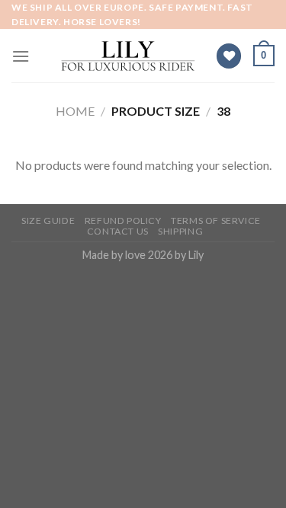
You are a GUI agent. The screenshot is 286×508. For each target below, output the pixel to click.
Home (75, 111)
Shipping (180, 231)
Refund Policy (123, 220)
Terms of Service (216, 220)
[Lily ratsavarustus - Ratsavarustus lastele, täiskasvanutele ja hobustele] (128, 56)
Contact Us (118, 231)
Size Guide (48, 220)
